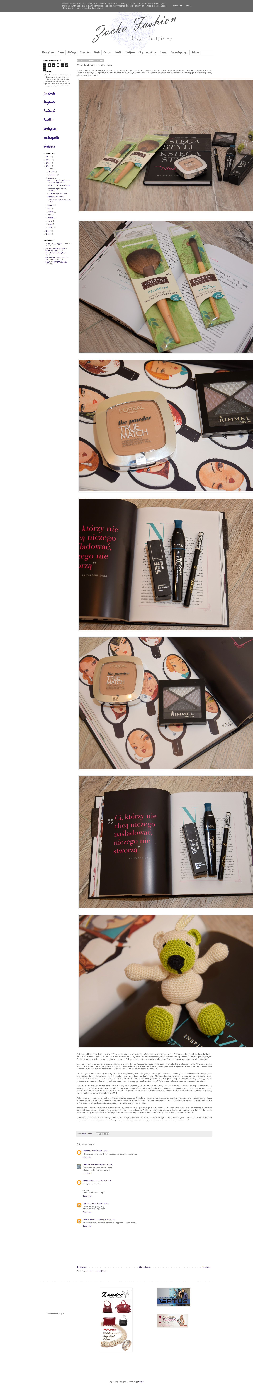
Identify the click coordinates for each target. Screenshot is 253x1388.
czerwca (51, 212)
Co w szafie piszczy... (179, 52)
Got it (189, 6)
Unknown (86, 1151)
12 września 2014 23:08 (103, 1181)
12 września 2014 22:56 (103, 1165)
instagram (50, 128)
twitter (48, 119)
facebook (49, 93)
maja (50, 215)
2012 (48, 234)
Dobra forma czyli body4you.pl (56, 253)
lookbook (49, 111)
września (51, 178)
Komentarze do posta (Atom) (96, 1271)
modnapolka (51, 137)
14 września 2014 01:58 (106, 1219)
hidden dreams (88, 1165)
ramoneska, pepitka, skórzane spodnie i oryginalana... (58, 181)
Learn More (178, 6)
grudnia (51, 169)
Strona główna (48, 52)
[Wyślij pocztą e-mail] (97, 1133)
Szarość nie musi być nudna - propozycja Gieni (56, 249)
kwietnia (51, 218)
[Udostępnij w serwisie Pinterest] (107, 1133)
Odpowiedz (87, 1157)
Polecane (195, 52)
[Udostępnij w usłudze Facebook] (105, 1133)
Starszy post (207, 1267)
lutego (50, 224)
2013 (48, 231)
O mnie (61, 52)
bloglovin (49, 102)
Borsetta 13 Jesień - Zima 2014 (58, 186)
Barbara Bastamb (89, 1219)
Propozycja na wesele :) (56, 197)
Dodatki (117, 52)
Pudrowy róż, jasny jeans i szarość (57, 244)
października (52, 175)
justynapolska (88, 1181)
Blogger (141, 1382)
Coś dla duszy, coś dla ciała (57, 194)
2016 (48, 160)
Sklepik (163, 52)
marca (50, 221)
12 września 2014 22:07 (99, 1151)
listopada (51, 172)
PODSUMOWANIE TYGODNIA (56, 262)
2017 (48, 157)
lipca (50, 209)
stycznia (51, 227)
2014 (48, 166)
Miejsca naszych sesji (147, 52)
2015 (48, 163)
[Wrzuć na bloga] (100, 1133)
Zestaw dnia (85, 52)
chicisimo (49, 146)
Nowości (107, 52)
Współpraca (130, 52)
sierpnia (51, 206)
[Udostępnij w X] (102, 1133)
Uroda (97, 52)
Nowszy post (81, 1267)
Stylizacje (72, 52)
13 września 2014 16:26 (99, 1203)
